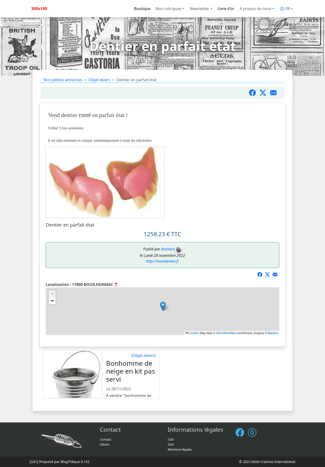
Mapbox (273, 333)
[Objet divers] (143, 355)
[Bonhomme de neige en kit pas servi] (72, 374)
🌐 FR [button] (285, 8)
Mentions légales (180, 449)
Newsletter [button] (199, 8)
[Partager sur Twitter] (265, 93)
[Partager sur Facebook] (254, 93)
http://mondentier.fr (162, 261)
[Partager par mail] (275, 93)
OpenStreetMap (226, 333)
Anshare (168, 249)
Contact (105, 439)
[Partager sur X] (269, 275)
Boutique (142, 8)
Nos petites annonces (63, 79)
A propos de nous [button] (255, 8)
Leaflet (193, 333)
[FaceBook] (242, 432)
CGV (171, 439)
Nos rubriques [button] (169, 8)
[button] (163, 306)
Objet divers (99, 79)
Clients (104, 444)
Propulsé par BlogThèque (59, 461)
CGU (171, 444)
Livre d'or (226, 8)
